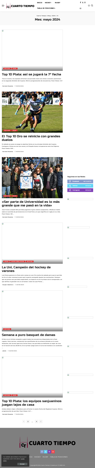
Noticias (7, 68)
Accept (22, 464)
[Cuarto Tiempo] (20, 5)
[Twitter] (82, 2)
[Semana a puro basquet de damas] (32, 310)
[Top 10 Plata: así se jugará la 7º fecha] (32, 50)
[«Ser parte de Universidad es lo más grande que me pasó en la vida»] (32, 177)
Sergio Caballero (7, 284)
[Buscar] (92, 5)
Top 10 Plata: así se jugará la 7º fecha (31, 74)
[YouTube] (80, 8)
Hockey (6, 261)
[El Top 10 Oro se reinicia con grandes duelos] (32, 112)
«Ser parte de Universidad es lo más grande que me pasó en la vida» (31, 203)
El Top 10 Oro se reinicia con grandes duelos (31, 138)
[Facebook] (80, 2)
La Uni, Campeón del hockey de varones (26, 269)
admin (4, 351)
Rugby (14, 68)
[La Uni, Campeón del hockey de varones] (32, 243)
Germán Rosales (7, 86)
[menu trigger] (4, 5)
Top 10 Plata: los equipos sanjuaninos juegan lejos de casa (32, 403)
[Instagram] (85, 2)
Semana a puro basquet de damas (28, 335)
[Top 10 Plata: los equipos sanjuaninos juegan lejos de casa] (32, 377)
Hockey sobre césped (17, 261)
